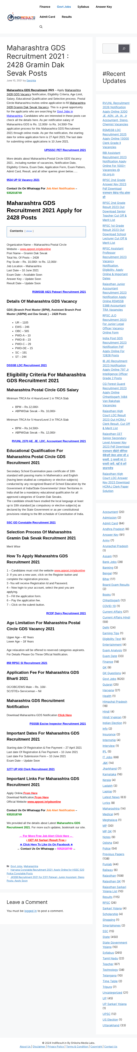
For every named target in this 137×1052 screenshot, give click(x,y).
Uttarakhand (111, 1025)
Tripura (107, 987)
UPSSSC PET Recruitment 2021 (65, 150)
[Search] (123, 48)
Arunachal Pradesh (115, 546)
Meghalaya (110, 820)
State (106, 937)
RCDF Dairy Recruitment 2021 (66, 613)
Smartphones (112, 925)
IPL (105, 751)
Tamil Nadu (110, 958)
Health (107, 696)
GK (105, 667)
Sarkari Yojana (112, 908)
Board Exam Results (116, 584)
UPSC (106, 1014)
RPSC (106, 902)
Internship (109, 740)
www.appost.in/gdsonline (35, 249)
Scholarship (110, 914)
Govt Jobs (64, 6)
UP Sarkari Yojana (115, 1004)
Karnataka (109, 774)
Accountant (110, 512)
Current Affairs (112, 611)
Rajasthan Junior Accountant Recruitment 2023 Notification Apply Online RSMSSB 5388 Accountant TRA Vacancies (115, 296)
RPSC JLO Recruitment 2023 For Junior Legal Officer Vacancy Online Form (115, 324)
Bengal (107, 573)
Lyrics (106, 803)
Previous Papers (113, 854)
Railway (108, 870)
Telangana (110, 975)
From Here (41, 797)
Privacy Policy (56, 1046)
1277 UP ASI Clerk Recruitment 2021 (31, 769)
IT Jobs (107, 757)
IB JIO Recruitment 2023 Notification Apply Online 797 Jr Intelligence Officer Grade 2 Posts (116, 369)
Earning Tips (111, 633)
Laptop (107, 791)
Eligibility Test (112, 639)
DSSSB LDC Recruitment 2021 (27, 365)
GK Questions (112, 673)
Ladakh (108, 785)
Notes (107, 837)
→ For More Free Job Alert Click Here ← (46, 836)
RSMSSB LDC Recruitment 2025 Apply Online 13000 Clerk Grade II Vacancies (116, 138)
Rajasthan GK (112, 881)
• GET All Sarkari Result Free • (46, 840)
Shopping (109, 919)
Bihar (106, 579)
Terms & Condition (77, 1046)
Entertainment (112, 644)
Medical (108, 814)
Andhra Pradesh (113, 529)
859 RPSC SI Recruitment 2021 (27, 663)
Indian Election (112, 723)
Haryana (108, 690)
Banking (108, 567)
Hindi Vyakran (112, 717)
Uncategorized (112, 992)
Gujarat (107, 684)
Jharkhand (110, 768)
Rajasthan (109, 875)
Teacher (108, 964)
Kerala (107, 780)
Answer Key (104, 6)
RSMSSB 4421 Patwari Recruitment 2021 (59, 291)
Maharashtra (31, 866)
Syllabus (83, 6)
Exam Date (110, 656)
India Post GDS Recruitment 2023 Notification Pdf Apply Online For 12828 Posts (115, 347)
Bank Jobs (110, 562)
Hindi (106, 711)
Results (67, 16)
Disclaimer (39, 1046)
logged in (30, 911)
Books (107, 594)
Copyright (96, 1046)
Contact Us (110, 1046)
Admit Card (47, 16)
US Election (110, 1019)
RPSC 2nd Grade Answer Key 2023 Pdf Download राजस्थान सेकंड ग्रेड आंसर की (116, 188)
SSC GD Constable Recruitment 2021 (31, 522)
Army (106, 540)
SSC (105, 931)
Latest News (111, 797)
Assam (107, 556)
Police (107, 848)
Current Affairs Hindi (116, 617)
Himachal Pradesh (115, 701)
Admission (110, 517)
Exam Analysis (112, 650)
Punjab (107, 864)
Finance (45, 6)
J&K (105, 763)
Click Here (65, 715)
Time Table (110, 981)
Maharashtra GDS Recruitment (27, 90)
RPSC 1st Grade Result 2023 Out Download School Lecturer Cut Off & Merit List (115, 234)
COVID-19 (109, 606)
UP (105, 998)
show (29, 231)
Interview (109, 745)
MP (105, 825)
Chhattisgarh (111, 600)
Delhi (106, 627)
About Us (25, 1046)
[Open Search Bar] (41, 27)
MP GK (107, 831)
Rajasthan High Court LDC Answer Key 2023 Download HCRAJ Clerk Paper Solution (116, 482)
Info (105, 728)
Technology (110, 969)
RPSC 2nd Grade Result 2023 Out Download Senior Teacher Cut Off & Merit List (115, 211)
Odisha (107, 842)
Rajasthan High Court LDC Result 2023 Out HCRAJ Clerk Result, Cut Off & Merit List (116, 419)
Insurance (109, 734)
